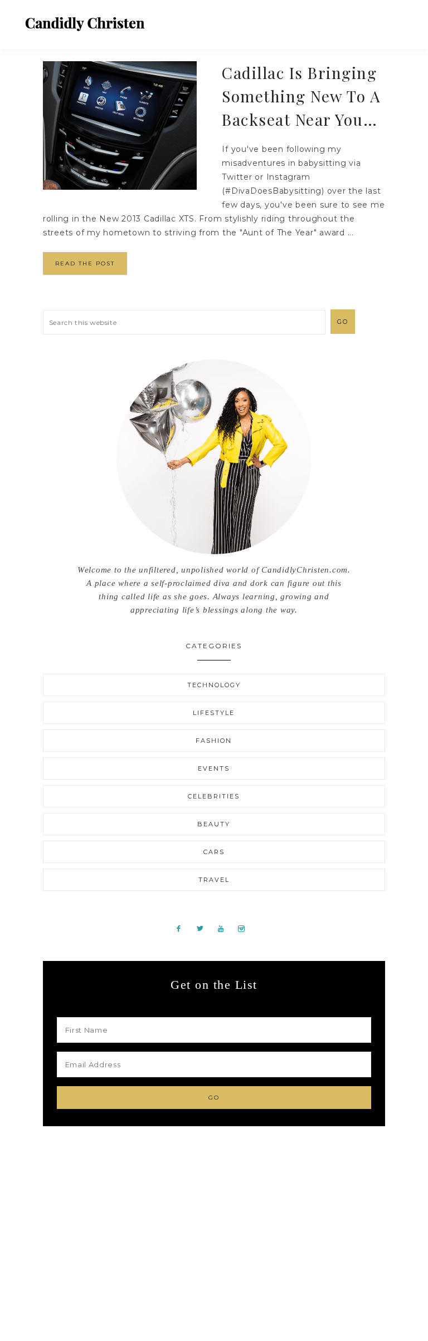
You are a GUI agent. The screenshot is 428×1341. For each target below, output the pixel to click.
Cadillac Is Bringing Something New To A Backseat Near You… (301, 96)
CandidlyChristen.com (85, 24)
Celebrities (214, 796)
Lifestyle (214, 713)
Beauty (213, 824)
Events (214, 768)
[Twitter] (204, 928)
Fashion (214, 741)
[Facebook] (183, 928)
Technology (214, 685)
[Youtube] (225, 928)
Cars (214, 852)
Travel (214, 880)
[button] (395, 19)
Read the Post (85, 263)
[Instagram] (245, 928)
